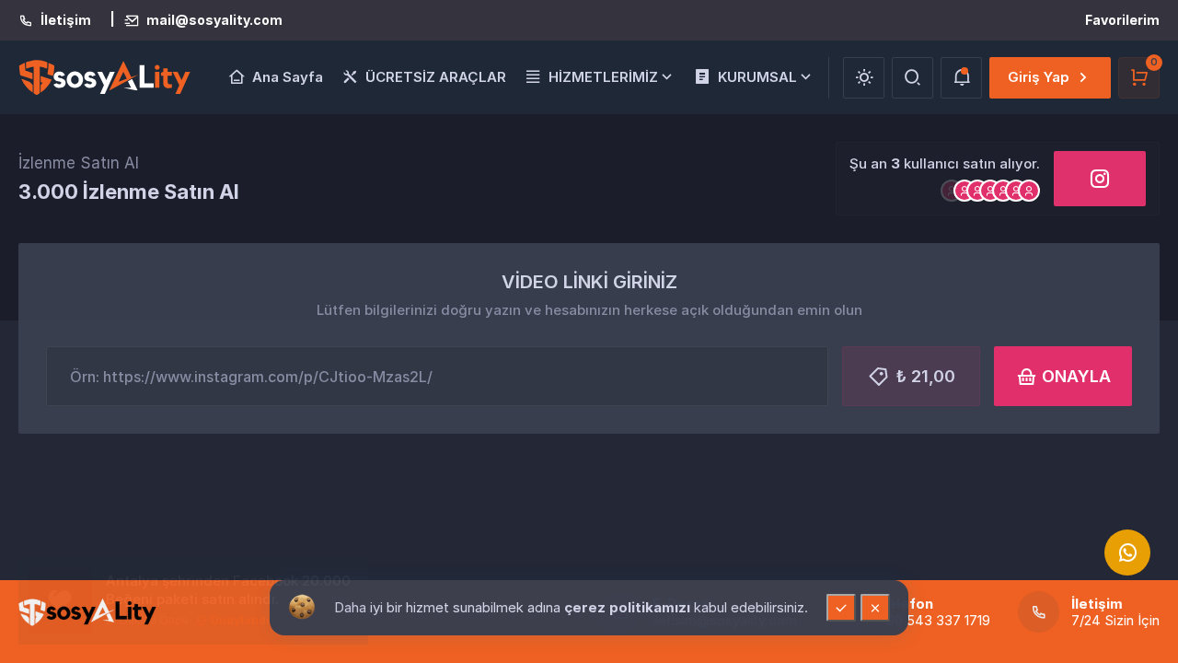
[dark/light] (863, 78)
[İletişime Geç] (1127, 552)
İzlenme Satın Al (78, 163)
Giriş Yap (1038, 77)
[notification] (961, 78)
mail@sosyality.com (214, 20)
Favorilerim (1122, 20)
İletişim (65, 20)
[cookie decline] (875, 608)
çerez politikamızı (629, 607)
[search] (912, 78)
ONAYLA (1076, 376)
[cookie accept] (841, 608)
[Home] (87, 612)
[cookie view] (302, 606)
